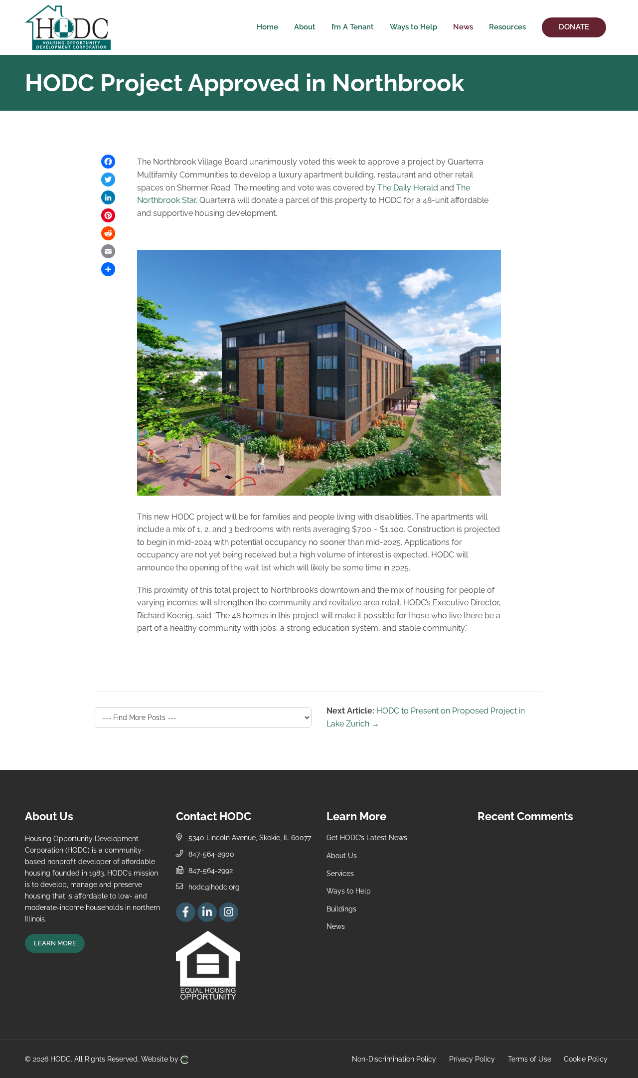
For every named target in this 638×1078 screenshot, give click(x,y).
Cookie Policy (586, 1059)
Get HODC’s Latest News (366, 837)
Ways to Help (348, 891)
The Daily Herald (407, 187)
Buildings (341, 908)
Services (340, 873)
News (335, 926)
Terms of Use (529, 1059)
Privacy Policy (472, 1059)
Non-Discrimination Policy (394, 1059)
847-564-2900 (211, 854)
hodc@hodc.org (214, 887)
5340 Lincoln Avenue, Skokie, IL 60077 (249, 837)
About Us (341, 855)
